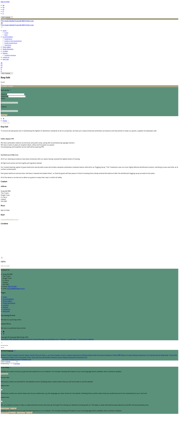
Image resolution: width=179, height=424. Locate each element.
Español (15, 355)
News (6, 35)
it (3, 13)
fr (3, 11)
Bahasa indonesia (139, 355)
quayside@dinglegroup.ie (9, 219)
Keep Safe (6, 59)
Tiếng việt (34, 357)
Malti (95, 355)
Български (101, 355)
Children (4, 107)
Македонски (77, 355)
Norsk (158, 355)
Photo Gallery (7, 47)
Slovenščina (72, 357)
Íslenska (152, 355)
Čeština (115, 355)
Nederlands (164, 355)
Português (22, 357)
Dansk (32, 355)
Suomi (52, 355)
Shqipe (65, 357)
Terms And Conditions (86, 339)
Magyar (123, 355)
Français (21, 355)
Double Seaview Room (10, 43)
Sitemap (63, 339)
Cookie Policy (72, 339)
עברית (147, 355)
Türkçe (171, 355)
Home (5, 31)
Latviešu (69, 355)
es (3, 9)
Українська (5, 357)
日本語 (11, 357)
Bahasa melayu (87, 355)
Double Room (8, 39)
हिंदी (119, 355)
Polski (29, 357)
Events (6, 33)
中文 (85, 357)
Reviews (5, 53)
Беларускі (108, 355)
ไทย (175, 355)
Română (48, 357)
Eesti (43, 355)
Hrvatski (129, 355)
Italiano (27, 355)
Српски (59, 357)
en (3, 7)
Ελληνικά (38, 355)
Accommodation (8, 37)
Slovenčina (80, 357)
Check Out (4, 96)
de (3, 5)
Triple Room (7, 45)
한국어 (16, 357)
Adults (3, 98)
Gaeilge (57, 355)
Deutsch (4, 355)
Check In (4, 94)
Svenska (54, 357)
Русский (41, 357)
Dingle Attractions (8, 49)
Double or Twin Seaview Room (13, 41)
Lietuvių (63, 355)
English (9, 355)
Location (5, 51)
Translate (16, 364)
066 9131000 (5, 2)
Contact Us (6, 57)
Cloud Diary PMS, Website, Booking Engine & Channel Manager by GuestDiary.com (30, 339)
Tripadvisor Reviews (10, 55)
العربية (48, 355)
